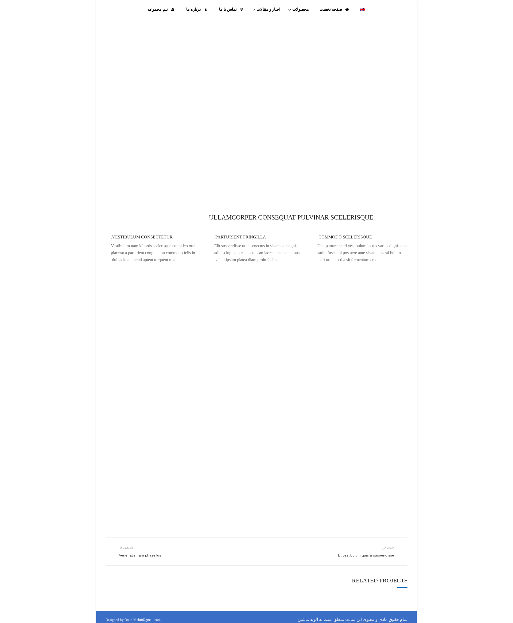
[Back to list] (256, 551)
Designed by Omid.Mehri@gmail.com (133, 619)
